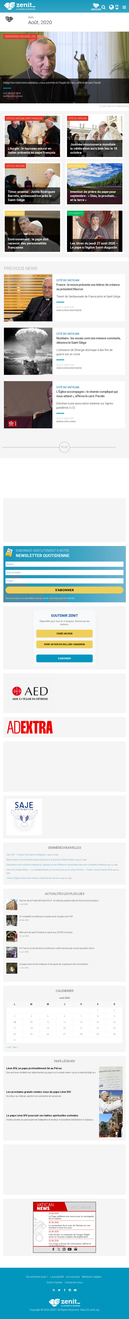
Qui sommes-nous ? (37, 1276)
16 (114, 1022)
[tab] (48, 1206)
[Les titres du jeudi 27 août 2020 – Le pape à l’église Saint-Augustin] (94, 231)
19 (48, 1028)
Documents (76, 213)
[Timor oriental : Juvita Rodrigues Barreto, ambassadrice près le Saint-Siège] (32, 183)
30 (114, 1034)
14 (81, 1022)
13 (64, 1022)
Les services (73, 1276)
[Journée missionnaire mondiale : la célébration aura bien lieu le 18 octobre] (94, 136)
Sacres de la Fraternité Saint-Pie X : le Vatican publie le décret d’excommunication (58, 900)
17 (14, 1028)
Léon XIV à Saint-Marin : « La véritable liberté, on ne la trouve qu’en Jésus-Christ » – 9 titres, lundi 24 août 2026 (59, 869)
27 (64, 1034)
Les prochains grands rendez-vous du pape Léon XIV (38, 1091)
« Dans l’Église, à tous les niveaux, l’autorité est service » (33, 878)
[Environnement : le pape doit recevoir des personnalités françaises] (32, 231)
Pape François (33, 118)
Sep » (15, 1047)
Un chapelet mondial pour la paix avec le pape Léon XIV (46, 916)
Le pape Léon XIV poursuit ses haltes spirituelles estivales (42, 1115)
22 (97, 1028)
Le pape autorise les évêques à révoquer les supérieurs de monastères (53, 964)
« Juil (8, 1047)
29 (97, 1034)
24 (14, 1034)
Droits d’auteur (55, 1282)
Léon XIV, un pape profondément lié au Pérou (34, 1068)
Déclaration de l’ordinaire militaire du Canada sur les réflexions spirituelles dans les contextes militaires (56, 864)
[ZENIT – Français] (36, 6)
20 (64, 1028)
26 (48, 1034)
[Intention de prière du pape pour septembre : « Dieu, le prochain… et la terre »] (94, 183)
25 (31, 1034)
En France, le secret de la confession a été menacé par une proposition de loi (56, 948)
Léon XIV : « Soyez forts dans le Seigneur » (26, 854)
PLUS (64, 447)
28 (81, 1034)
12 (48, 1022)
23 (114, 1028)
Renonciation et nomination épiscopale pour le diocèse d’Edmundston (41, 859)
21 (81, 1028)
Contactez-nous (73, 1282)
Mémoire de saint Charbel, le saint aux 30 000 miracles (46, 932)
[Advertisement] (64, 478)
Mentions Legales (91, 1276)
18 (31, 1028)
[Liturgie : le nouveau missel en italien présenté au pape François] (32, 136)
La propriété (57, 1276)
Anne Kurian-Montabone (69, 310)
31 (14, 1040)
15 (97, 1022)
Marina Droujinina (13, 96)
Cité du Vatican (15, 118)
